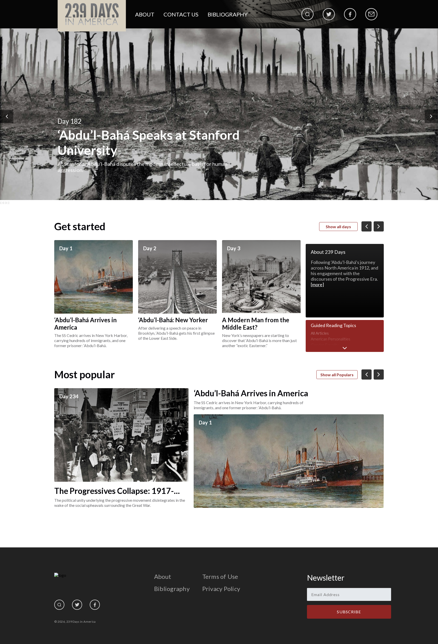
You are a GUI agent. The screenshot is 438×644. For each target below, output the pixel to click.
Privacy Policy (221, 588)
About (144, 14)
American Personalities (330, 338)
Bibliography (228, 14)
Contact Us (180, 14)
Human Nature (324, 350)
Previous (6, 116)
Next (431, 116)
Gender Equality (325, 344)
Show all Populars (337, 374)
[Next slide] (7, 203)
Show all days (338, 226)
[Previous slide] (2, 203)
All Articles (320, 333)
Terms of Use (220, 576)
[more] (317, 284)
